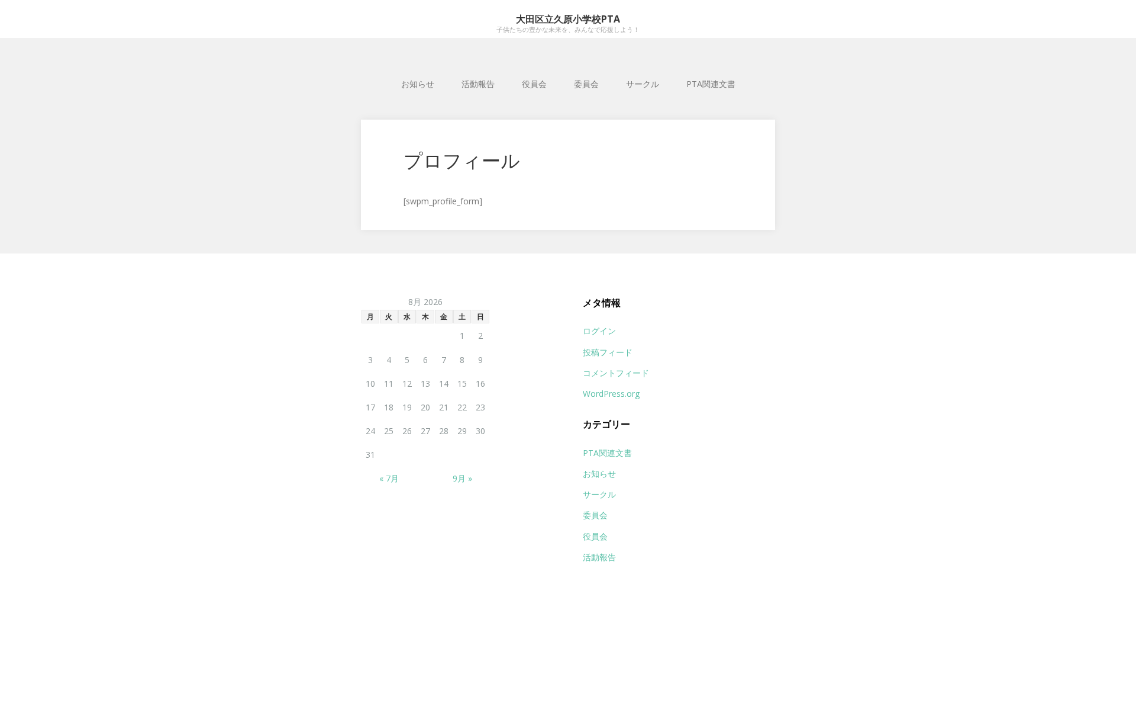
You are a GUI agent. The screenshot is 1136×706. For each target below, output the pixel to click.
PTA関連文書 (710, 83)
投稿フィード (607, 352)
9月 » (462, 478)
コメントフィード (616, 372)
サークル (642, 83)
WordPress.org (611, 393)
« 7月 (389, 478)
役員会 (534, 83)
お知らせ (417, 83)
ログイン (599, 330)
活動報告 (478, 83)
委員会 (586, 83)
